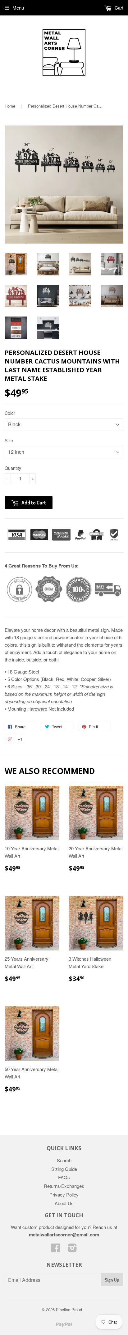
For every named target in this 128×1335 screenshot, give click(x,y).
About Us (64, 1203)
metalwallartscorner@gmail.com (64, 1234)
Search (64, 1160)
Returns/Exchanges (64, 1186)
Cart (118, 7)
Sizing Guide (64, 1169)
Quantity (13, 468)
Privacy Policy (64, 1194)
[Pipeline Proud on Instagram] (72, 1249)
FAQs (64, 1177)
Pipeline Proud (69, 1309)
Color (10, 413)
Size (9, 440)
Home (10, 106)
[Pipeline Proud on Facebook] (55, 1249)
